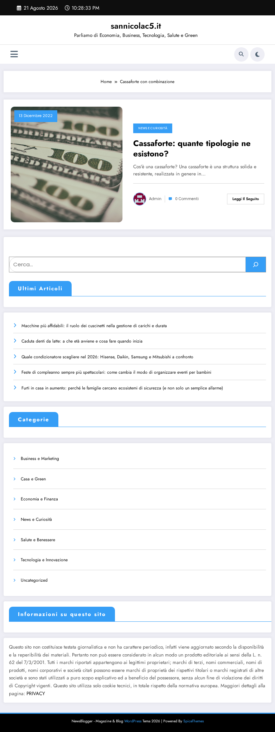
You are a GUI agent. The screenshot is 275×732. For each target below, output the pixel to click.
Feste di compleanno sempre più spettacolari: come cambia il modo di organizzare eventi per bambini (116, 372)
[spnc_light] (257, 54)
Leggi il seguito (245, 199)
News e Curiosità (152, 128)
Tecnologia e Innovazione (44, 560)
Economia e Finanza (39, 499)
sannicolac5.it (136, 25)
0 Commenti (187, 199)
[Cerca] (241, 54)
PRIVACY (35, 693)
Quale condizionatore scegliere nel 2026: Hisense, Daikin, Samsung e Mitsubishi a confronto (107, 357)
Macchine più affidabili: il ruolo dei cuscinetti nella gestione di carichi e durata (94, 326)
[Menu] (14, 54)
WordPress (132, 721)
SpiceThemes (193, 721)
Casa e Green (33, 479)
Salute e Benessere (38, 540)
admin (155, 199)
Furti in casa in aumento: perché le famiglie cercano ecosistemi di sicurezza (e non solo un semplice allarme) (122, 388)
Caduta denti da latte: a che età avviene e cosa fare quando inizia (82, 341)
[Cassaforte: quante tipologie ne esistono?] (66, 164)
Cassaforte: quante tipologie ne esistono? (192, 148)
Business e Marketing (40, 458)
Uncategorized (34, 580)
